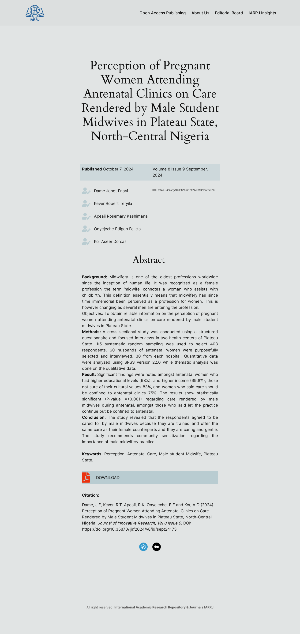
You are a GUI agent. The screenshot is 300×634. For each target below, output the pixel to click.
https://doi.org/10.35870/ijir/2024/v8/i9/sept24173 (186, 190)
